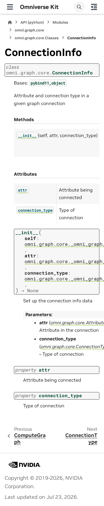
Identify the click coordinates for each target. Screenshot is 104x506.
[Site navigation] (10, 7)
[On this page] (94, 7)
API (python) (32, 22)
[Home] (10, 22)
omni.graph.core (29, 30)
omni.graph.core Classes (37, 37)
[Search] (79, 7)
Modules (60, 22)
